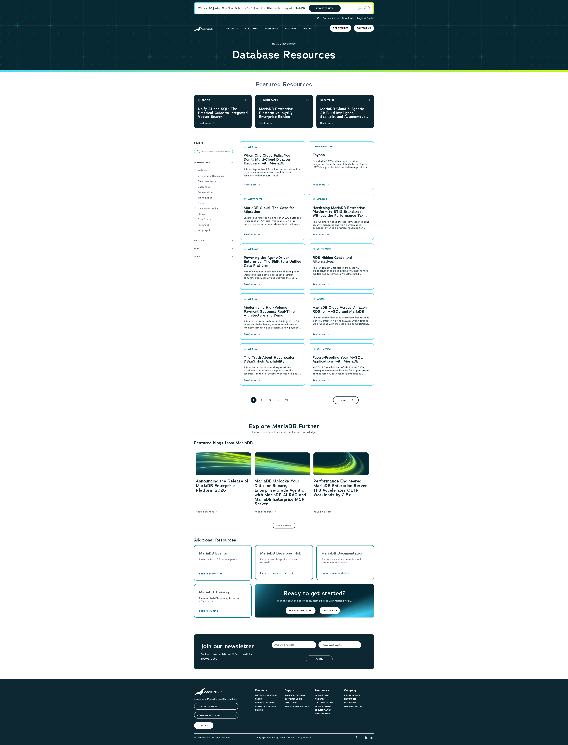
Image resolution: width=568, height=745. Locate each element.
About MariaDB (352, 695)
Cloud (258, 699)
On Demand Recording (211, 175)
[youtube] (372, 737)
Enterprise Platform (266, 695)
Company (350, 690)
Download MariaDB (265, 706)
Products (261, 690)
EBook (201, 214)
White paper (205, 197)
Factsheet (203, 224)
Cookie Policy (287, 737)
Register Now (324, 8)
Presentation (205, 192)
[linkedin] (366, 737)
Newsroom (350, 699)
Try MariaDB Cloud (301, 610)
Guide (201, 203)
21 (286, 400)
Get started (340, 28)
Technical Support (295, 695)
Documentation (331, 18)
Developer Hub (322, 714)
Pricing (259, 710)
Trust (298, 737)
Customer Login (293, 699)
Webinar (202, 170)
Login (360, 18)
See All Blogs (284, 525)
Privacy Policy (271, 737)
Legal (260, 737)
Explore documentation (335, 573)
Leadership (350, 703)
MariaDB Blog (322, 695)
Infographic (204, 230)
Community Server (265, 703)
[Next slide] (367, 8)
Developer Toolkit (208, 208)
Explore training (208, 610)
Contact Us (364, 28)
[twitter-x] (361, 737)
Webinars (320, 699)
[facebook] (356, 737)
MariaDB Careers (353, 706)
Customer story (207, 181)
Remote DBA (291, 703)
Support (290, 690)
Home (275, 43)
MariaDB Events (323, 706)
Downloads (348, 18)
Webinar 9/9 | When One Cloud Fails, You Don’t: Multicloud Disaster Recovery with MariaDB (251, 8)
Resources (322, 690)
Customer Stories (324, 703)
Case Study (204, 219)
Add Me (319, 659)
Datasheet (204, 186)
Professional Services (297, 706)
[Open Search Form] (318, 18)
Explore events (208, 573)
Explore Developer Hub (274, 573)
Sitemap (306, 737)
